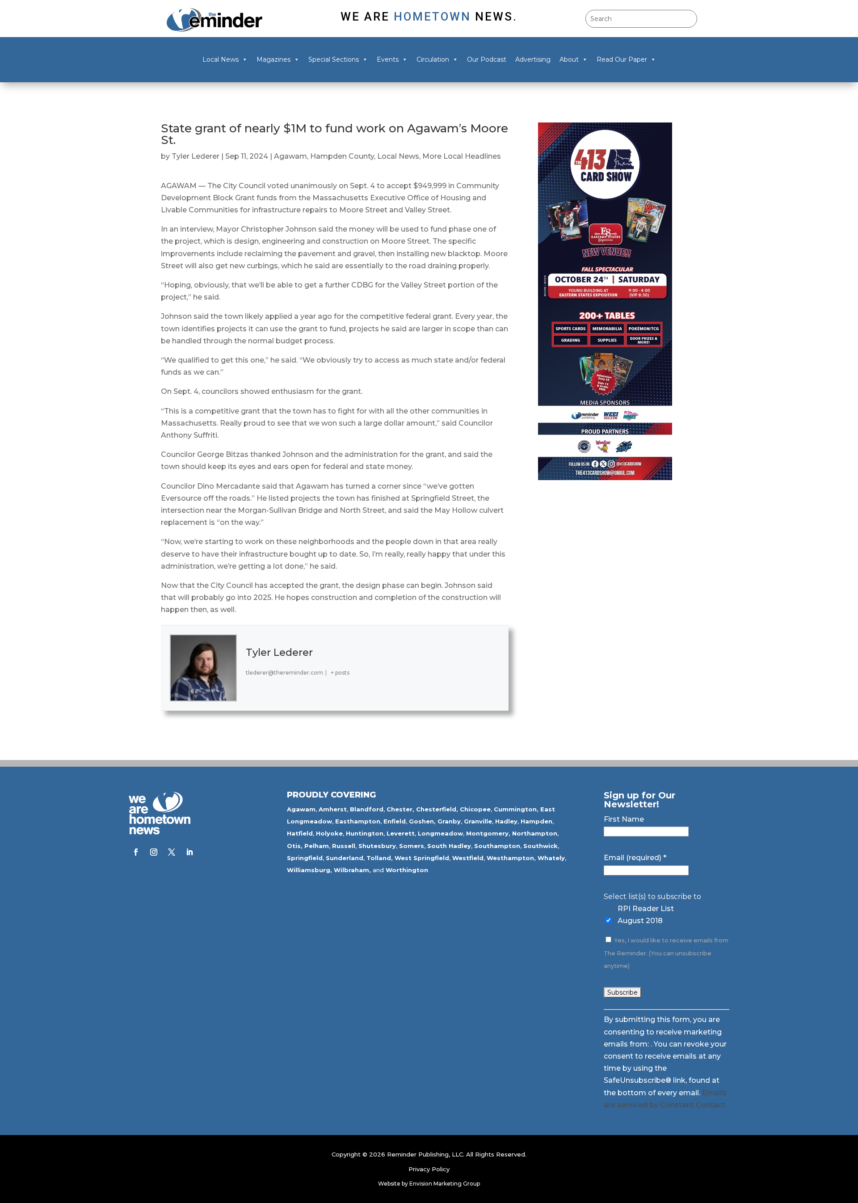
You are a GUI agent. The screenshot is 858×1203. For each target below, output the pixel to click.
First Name (624, 819)
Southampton (497, 845)
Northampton (534, 833)
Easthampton (357, 821)
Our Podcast (486, 59)
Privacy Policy (429, 1169)
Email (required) (635, 857)
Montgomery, (488, 833)
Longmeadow (440, 833)
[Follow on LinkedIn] (189, 852)
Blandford (366, 809)
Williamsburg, (309, 870)
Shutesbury (377, 845)
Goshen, (422, 821)
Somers (411, 845)
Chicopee (475, 809)
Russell (343, 845)
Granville (478, 821)
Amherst (333, 809)
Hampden (536, 821)
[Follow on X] (171, 852)
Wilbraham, (352, 870)
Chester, (400, 809)
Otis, (295, 845)
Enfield (394, 821)
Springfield (305, 857)
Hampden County (342, 156)
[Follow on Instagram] (154, 852)
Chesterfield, (437, 809)
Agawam (290, 156)
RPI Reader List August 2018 (646, 914)
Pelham (316, 845)
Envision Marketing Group (444, 1183)
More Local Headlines (461, 156)
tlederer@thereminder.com (284, 672)
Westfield (468, 857)
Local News (220, 59)
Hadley (506, 821)
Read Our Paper (622, 59)
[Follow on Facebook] (136, 852)
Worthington (407, 870)
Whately (551, 857)
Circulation (432, 59)
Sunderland (344, 857)
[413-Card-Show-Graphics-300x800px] (605, 477)
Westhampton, (511, 857)
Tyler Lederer (195, 156)
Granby (449, 821)
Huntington (364, 833)
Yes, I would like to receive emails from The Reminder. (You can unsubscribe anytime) (666, 953)
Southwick (540, 845)
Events (388, 59)
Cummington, (516, 809)
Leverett (401, 833)
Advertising (533, 59)
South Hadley (449, 845)
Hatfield (300, 833)
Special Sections (333, 59)
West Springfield (422, 857)
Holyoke (329, 833)
